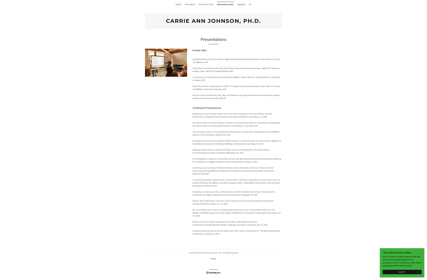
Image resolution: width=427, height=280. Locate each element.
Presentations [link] (225, 4)
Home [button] (213, 259)
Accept (402, 272)
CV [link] (250, 4)
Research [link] (190, 4)
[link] (213, 22)
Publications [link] (206, 4)
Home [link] (178, 4)
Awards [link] (241, 4)
